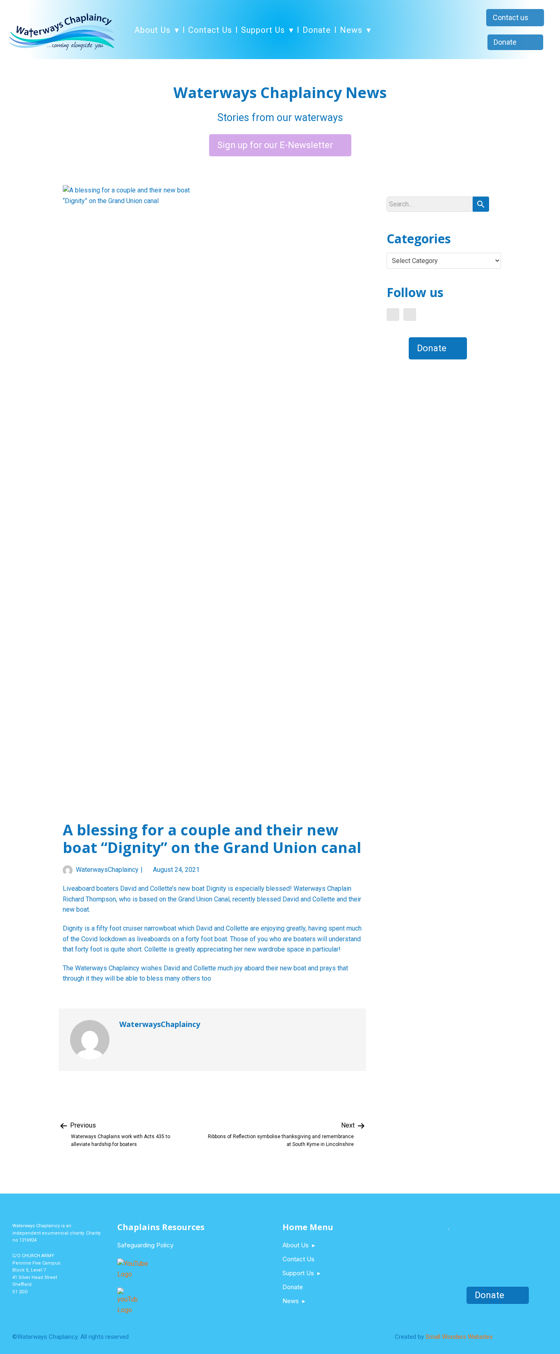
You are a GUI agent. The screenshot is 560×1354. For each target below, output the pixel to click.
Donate (317, 30)
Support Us (263, 30)
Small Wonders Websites (459, 1336)
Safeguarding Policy (145, 1245)
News (351, 30)
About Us (152, 30)
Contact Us (210, 30)
